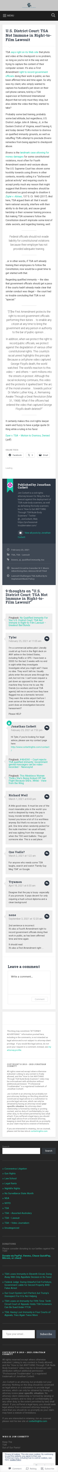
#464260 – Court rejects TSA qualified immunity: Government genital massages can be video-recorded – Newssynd (28, 763)
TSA (13, 554)
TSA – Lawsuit (11, 1218)
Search (5, 1146)
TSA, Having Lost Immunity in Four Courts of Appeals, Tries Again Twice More (27, 1314)
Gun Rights (10, 1173)
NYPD (7, 1203)
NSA (6, 1198)
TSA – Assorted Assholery (18, 1213)
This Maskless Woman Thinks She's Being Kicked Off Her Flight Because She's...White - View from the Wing (27, 779)
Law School (10, 1178)
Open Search (52, 15)
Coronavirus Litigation (15, 1168)
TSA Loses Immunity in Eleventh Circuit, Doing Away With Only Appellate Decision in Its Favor (28, 1275)
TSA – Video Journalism (16, 1223)
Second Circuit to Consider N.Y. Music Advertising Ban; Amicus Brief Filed (30, 569)
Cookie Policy (15, 1460)
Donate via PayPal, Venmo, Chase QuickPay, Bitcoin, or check (26, 1256)
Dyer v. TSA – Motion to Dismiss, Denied (28, 435)
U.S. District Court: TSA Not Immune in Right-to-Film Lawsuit (28, 35)
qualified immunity (31, 559)
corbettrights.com (39, 1131)
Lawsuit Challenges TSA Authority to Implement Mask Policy (29, 577)
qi (20, 559)
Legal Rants (10, 1183)
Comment (40, 999)
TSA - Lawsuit (23, 554)
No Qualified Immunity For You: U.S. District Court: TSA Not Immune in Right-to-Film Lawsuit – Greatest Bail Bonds (28, 621)
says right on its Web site (24, 52)
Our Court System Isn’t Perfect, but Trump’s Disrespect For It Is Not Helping (26, 1295)
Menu (10, 15)
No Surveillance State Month (19, 1193)
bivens (14, 559)
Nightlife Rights (12, 1188)
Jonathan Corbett (23, 726)
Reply (46, 638)
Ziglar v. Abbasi (14, 196)
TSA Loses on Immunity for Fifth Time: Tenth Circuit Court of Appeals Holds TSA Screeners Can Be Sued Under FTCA (28, 1304)
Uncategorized (11, 1228)
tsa (42, 559)
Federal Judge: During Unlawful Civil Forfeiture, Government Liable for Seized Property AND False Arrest (28, 1285)
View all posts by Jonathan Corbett (34, 535)
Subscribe (46, 1334)
